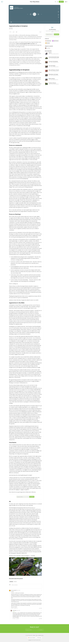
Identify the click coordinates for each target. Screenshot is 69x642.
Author (14, 611)
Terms (37, 635)
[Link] (7, 69)
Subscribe (61, 1)
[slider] (34, 22)
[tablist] (13, 582)
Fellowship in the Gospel (53, 74)
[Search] (55, 2)
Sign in (66, 1)
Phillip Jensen (53, 58)
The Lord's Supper (52, 65)
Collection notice (40, 635)
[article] (52, 54)
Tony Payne (14, 610)
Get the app (39, 637)
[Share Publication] (57, 2)
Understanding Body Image (54, 57)
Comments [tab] (11, 581)
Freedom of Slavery (52, 82)
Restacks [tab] (15, 581)
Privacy (34, 635)
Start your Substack (32, 637)
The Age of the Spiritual (53, 61)
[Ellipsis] (41, 590)
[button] (27, 14)
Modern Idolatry (52, 78)
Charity (50, 52)
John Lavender (13, 590)
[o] (46, 54)
